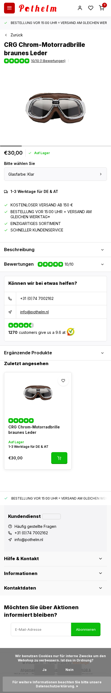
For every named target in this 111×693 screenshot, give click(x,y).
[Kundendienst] (51, 516)
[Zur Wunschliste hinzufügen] (63, 380)
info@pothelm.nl (34, 312)
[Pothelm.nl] (38, 8)
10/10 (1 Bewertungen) (48, 61)
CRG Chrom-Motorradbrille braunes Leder (34, 430)
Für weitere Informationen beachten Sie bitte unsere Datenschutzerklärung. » (57, 684)
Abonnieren (86, 629)
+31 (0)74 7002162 (37, 298)
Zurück (17, 35)
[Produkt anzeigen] (59, 458)
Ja (44, 670)
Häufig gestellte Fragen (35, 526)
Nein (69, 670)
